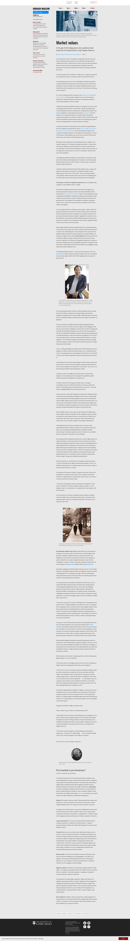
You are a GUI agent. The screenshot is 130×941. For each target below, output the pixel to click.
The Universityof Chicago (69, 2)
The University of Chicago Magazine (73, 54)
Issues (60, 8)
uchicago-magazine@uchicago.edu (71, 925)
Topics (68, 8)
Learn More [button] (40, 938)
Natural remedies (37, 22)
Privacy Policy (67, 934)
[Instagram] (88, 923)
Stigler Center (85, 913)
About (83, 8)
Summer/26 (36, 15)
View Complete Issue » (38, 19)
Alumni (76, 8)
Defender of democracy (38, 61)
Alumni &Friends (76, 2)
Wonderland (35, 41)
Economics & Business (61, 913)
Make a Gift (93, 2)
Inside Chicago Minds (37, 70)
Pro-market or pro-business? (71, 194)
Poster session (36, 53)
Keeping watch (36, 32)
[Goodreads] (88, 926)
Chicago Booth (77, 913)
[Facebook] (84, 926)
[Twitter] (84, 923)
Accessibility (67, 933)
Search (93, 8)
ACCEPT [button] (123, 938)
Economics (70, 913)
